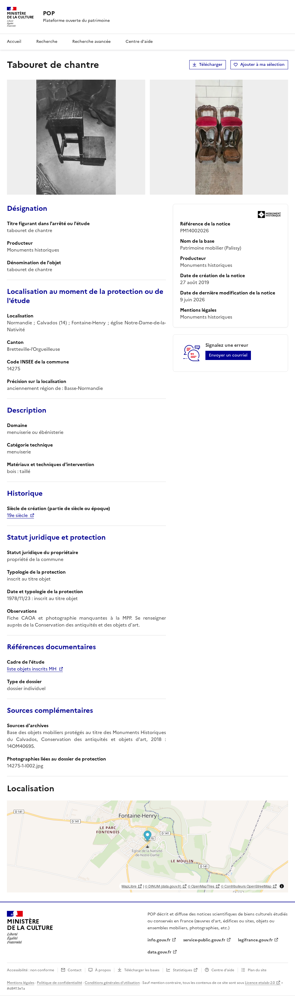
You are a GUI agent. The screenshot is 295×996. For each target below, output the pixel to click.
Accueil (14, 42)
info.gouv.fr (159, 940)
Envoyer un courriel (228, 355)
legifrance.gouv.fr (255, 940)
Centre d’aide (222, 970)
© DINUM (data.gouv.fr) (163, 886)
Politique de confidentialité (59, 982)
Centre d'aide (139, 42)
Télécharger (210, 65)
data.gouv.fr (159, 952)
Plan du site (257, 970)
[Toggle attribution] (281, 886)
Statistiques (182, 970)
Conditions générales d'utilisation (112, 982)
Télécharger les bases (141, 970)
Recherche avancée (91, 42)
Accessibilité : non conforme (30, 970)
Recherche (46, 42)
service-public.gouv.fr (204, 940)
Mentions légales (20, 982)
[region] (147, 846)
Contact (75, 970)
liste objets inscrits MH (31, 668)
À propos (103, 970)
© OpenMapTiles (201, 886)
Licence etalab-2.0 (260, 982)
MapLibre (129, 886)
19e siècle (17, 515)
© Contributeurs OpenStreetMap (246, 886)
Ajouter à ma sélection (262, 65)
